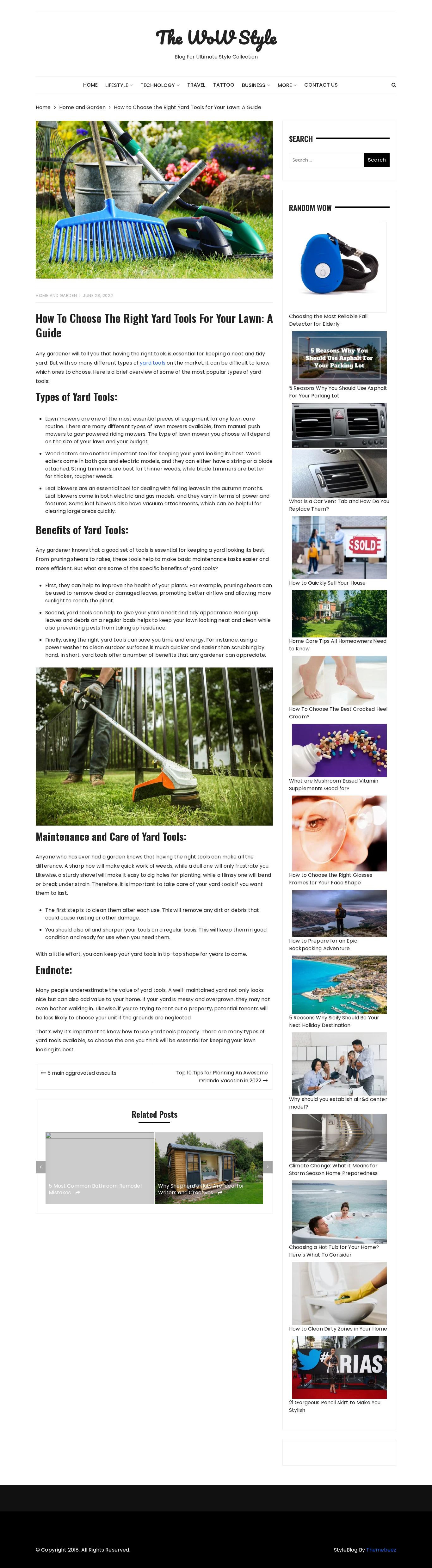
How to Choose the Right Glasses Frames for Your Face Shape (331, 878)
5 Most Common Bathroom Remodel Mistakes (95, 1189)
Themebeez (381, 1549)
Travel (196, 85)
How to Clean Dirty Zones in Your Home (338, 1328)
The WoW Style (216, 37)
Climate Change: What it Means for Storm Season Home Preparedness (333, 1169)
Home (90, 85)
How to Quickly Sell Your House (327, 583)
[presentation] (41, 1167)
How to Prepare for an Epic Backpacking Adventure (323, 944)
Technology (157, 85)
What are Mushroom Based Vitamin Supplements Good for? (334, 784)
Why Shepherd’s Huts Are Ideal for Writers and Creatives (201, 1189)
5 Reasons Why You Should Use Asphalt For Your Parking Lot (338, 391)
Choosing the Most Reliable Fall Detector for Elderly (328, 320)
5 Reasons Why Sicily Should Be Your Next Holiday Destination (334, 1021)
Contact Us (321, 85)
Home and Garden (56, 295)
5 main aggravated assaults (81, 1073)
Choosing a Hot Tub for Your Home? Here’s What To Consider (334, 1251)
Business (253, 85)
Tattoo (223, 85)
